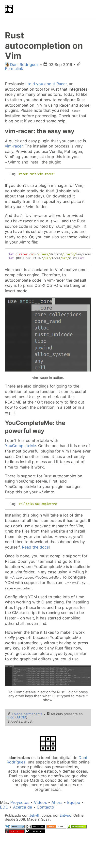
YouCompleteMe (20, 445)
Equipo (73, 802)
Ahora (57, 802)
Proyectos (19, 802)
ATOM (21, 717)
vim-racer (14, 146)
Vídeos (40, 802)
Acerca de (22, 807)
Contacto (45, 807)
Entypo (65, 815)
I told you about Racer (46, 83)
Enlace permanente (27, 714)
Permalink (14, 68)
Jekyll (34, 815)
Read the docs (35, 547)
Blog (10, 717)
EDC (4, 807)
